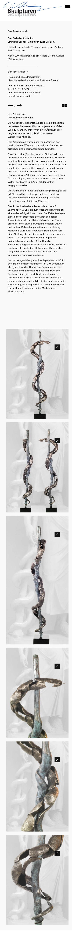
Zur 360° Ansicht (17, 71)
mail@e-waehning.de (19, 96)
